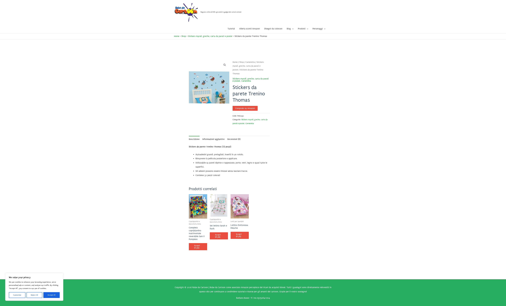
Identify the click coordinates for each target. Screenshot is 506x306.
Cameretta (250, 62)
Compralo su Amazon (245, 108)
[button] (224, 64)
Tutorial (231, 28)
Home (176, 36)
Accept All (51, 295)
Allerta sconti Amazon (249, 28)
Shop (183, 36)
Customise (17, 295)
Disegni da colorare (273, 28)
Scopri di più (197, 246)
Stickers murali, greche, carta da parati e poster (210, 36)
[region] (34, 287)
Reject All (34, 295)
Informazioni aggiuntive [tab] (213, 139)
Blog (289, 28)
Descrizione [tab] (194, 139)
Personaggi (318, 28)
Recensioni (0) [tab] (233, 139)
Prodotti (301, 28)
